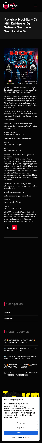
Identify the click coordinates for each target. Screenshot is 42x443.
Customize (21, 423)
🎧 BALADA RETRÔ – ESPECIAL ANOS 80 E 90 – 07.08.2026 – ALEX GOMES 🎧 (21, 374)
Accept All (20, 433)
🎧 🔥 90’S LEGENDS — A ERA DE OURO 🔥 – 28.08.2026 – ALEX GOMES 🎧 (20, 341)
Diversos (7, 312)
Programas (8, 318)
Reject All (20, 428)
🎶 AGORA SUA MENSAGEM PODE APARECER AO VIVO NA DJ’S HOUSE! (21, 349)
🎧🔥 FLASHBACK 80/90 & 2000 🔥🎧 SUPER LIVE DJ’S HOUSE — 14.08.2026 (20, 366)
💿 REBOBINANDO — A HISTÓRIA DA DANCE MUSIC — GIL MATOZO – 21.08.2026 (20, 357)
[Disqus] (21, 272)
